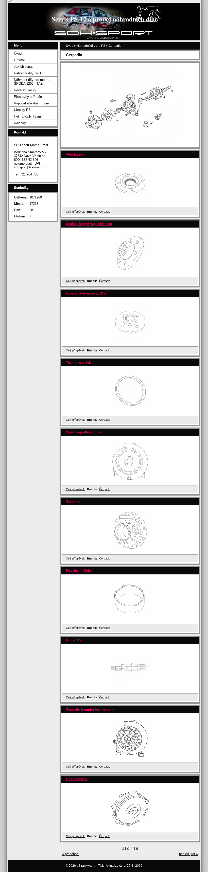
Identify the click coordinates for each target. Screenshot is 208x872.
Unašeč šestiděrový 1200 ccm (89, 224)
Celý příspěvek (75, 211)
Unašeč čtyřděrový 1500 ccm (88, 293)
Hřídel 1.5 (73, 640)
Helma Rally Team (27, 116)
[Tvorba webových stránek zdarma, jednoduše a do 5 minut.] (95, 866)
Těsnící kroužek (78, 363)
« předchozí (70, 854)
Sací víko (73, 501)
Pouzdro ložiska (79, 571)
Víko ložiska (75, 154)
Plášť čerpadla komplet (84, 432)
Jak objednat (23, 67)
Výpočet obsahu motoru (31, 103)
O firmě (19, 60)
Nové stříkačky (25, 90)
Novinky (20, 123)
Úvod (69, 45)
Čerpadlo (104, 211)
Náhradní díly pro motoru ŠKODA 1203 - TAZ (32, 81)
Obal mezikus (77, 779)
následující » (188, 854)
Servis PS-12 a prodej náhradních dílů (104, 19)
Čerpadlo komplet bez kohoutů (90, 709)
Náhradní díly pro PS (91, 45)
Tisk (101, 865)
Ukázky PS (22, 110)
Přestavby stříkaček (29, 97)
